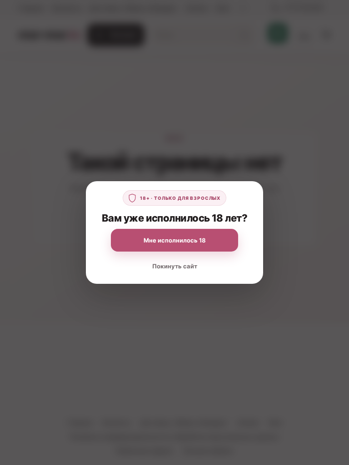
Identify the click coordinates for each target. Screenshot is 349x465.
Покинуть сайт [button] (174, 266)
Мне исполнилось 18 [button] (175, 240)
